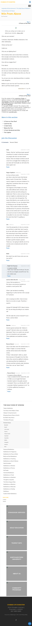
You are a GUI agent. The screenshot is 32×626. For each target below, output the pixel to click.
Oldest (16, 142)
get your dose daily (22, 101)
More (5, 446)
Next (24, 22)
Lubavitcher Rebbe (20, 98)
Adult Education (17, 528)
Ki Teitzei (12, 11)
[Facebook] (16, 620)
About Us (17, 574)
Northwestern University (16, 558)
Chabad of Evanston (8, 2)
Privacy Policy (24, 614)
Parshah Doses (5, 11)
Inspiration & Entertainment (8, 8)
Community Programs (16, 589)
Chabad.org (12, 614)
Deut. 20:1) (20, 33)
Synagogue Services (16, 512)
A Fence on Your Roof (10, 121)
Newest (12, 142)
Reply (8, 167)
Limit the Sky (8, 123)
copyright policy (13, 112)
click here (9, 104)
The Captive (7, 132)
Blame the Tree (8, 128)
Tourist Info (16, 543)
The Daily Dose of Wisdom (23, 8)
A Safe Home (8, 126)
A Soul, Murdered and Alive (12, 130)
